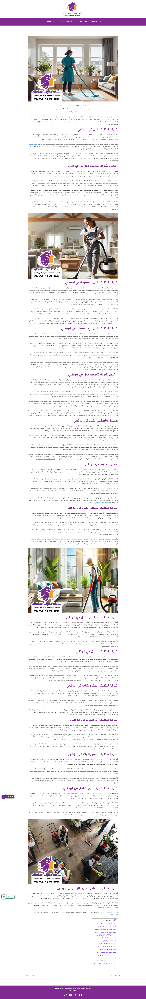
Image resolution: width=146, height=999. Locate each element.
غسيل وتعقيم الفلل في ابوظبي (107, 938)
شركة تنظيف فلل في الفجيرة (37, 415)
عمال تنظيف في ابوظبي (109, 941)
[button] (45, 21)
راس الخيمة (78, 21)
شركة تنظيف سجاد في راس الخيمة (98, 503)
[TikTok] (65, 995)
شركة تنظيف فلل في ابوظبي (108, 923)
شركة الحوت (110, 117)
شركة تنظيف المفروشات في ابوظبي (106, 952)
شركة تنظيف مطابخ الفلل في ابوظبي (106, 946)
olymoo (57, 988)
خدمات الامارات (51, 21)
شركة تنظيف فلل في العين (41, 323)
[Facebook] (80, 995)
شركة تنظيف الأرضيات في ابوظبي (107, 955)
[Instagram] (70, 995)
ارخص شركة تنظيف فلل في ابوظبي (106, 935)
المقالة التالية (29, 976)
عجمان (87, 21)
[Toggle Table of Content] (114, 920)
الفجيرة (61, 21)
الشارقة (94, 21)
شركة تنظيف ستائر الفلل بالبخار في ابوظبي (104, 963)
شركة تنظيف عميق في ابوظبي (107, 949)
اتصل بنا (73, 990)
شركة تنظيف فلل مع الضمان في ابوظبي (105, 932)
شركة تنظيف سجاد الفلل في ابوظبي (106, 943)
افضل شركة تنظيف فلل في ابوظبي (106, 926)
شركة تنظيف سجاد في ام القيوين (66, 544)
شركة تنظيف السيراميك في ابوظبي (106, 958)
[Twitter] (75, 995)
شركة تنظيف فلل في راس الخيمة (45, 459)
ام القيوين (69, 21)
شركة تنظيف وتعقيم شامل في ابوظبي (105, 961)
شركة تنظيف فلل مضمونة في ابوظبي (105, 929)
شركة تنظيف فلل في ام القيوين (92, 369)
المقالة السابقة (116, 976)
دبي (100, 21)
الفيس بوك (114, 915)
